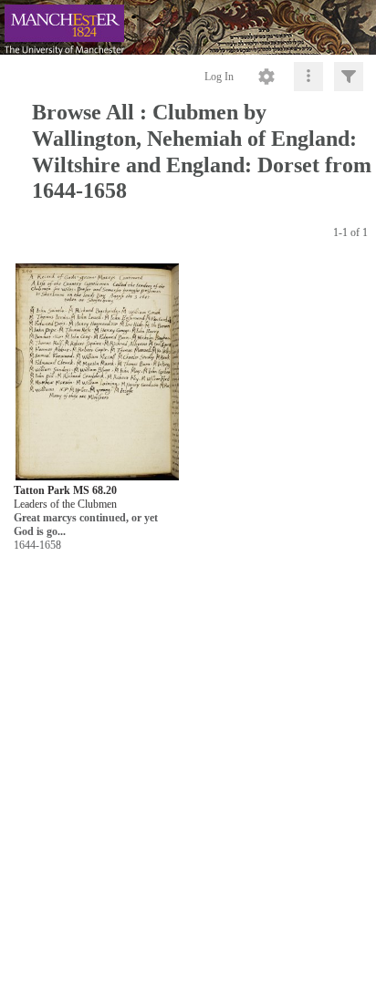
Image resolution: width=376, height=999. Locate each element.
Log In (219, 76)
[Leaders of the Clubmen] (97, 373)
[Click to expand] (348, 76)
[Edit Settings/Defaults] (266, 76)
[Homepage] (188, 27)
